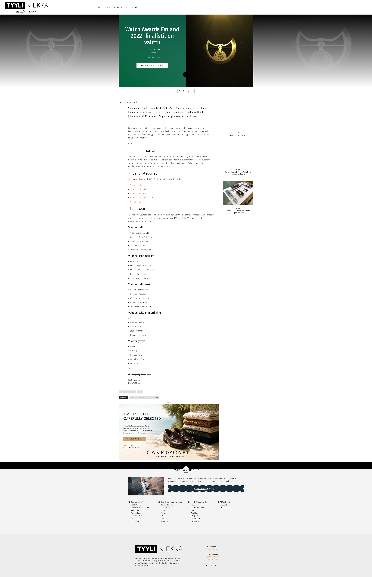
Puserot (163, 513)
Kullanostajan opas (138, 510)
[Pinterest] (184, 91)
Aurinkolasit (165, 521)
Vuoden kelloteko (138, 193)
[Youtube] (219, 565)
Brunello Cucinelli (197, 507)
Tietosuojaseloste (213, 557)
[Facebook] (175, 91)
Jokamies (223, 505)
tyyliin (149, 561)
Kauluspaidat (165, 507)
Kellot (140, 392)
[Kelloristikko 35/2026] (238, 117)
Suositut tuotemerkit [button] (199, 502)
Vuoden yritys (136, 202)
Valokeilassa (134, 397)
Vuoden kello (136, 185)
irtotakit (170, 505)
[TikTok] (215, 565)
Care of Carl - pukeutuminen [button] (171, 502)
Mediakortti (213, 549)
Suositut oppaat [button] (137, 502)
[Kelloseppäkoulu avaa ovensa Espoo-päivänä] (238, 193)
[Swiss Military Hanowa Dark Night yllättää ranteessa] (238, 154)
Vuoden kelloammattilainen (142, 197)
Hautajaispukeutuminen (140, 507)
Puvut (163, 505)
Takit (162, 516)
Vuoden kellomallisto (139, 189)
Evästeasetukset (213, 559)
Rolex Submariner (137, 513)
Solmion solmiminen (138, 516)
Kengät (163, 510)
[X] (179, 91)
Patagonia (194, 516)
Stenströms (195, 521)
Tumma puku (135, 521)
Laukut (163, 519)
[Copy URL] (197, 91)
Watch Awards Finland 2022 (149, 397)
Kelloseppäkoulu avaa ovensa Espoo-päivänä (238, 212)
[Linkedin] (193, 91)
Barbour (193, 505)
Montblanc (194, 513)
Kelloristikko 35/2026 (238, 135)
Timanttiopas (136, 519)
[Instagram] (211, 565)
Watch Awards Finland (130, 102)
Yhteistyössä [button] (225, 502)
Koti (120, 102)
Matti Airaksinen (156, 50)
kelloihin (177, 558)
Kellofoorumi (225, 507)
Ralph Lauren (195, 519)
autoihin (138, 561)
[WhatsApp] (188, 91)
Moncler (193, 510)
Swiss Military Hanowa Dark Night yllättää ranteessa (238, 173)
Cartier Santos (136, 505)
